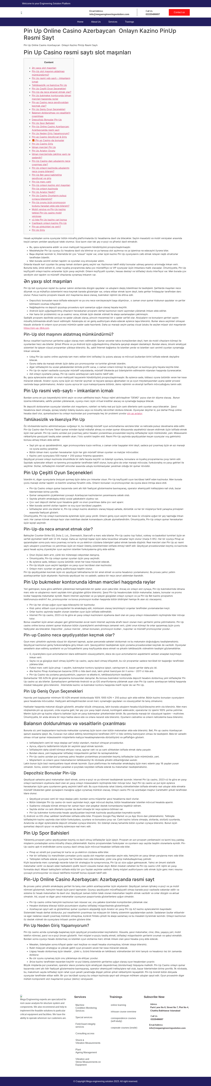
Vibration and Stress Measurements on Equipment (88, 1062)
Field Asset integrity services (85, 1025)
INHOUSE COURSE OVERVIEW (123, 1011)
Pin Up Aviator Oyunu (43, 150)
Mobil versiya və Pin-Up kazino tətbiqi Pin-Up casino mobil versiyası (49, 213)
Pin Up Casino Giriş (42, 143)
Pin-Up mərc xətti (41, 181)
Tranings (129, 22)
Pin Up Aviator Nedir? (43, 192)
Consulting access (85, 1033)
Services (112, 22)
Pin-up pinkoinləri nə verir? (46, 226)
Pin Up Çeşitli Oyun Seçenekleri (49, 88)
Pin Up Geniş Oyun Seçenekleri (48, 109)
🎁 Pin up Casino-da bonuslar (48, 140)
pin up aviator (134, 413)
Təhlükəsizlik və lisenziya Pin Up (49, 85)
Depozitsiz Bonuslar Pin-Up (47, 119)
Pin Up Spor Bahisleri (43, 123)
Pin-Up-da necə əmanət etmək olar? (51, 92)
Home (80, 22)
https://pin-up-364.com (36, 328)
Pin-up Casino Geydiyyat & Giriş (49, 136)
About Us (96, 22)
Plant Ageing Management (86, 1051)
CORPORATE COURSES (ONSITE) (124, 1027)
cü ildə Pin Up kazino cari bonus (49, 219)
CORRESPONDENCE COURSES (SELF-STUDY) (123, 1019)
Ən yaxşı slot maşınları (44, 67)
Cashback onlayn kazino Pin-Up (49, 223)
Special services (84, 1017)
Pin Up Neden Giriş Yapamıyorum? (50, 133)
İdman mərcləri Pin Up (44, 147)
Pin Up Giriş (38, 230)
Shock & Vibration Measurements (88, 1041)
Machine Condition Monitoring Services (86, 1008)
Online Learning (118, 1005)
